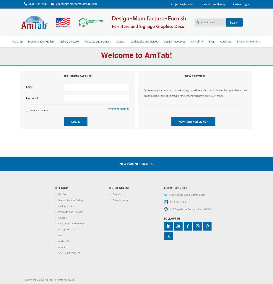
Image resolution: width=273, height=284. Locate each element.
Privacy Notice (121, 200)
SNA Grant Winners (69, 252)
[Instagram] (197, 226)
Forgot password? (118, 108)
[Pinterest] (207, 226)
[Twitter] (168, 236)
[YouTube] (178, 226)
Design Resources (68, 229)
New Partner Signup (193, 121)
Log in (75, 121)
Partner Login (241, 4)
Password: (32, 98)
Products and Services (71, 211)
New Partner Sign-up (213, 4)
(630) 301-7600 (38, 4)
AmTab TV (63, 241)
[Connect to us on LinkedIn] (168, 226)
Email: (29, 87)
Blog (60, 235)
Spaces (62, 217)
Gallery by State (67, 206)
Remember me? (39, 110)
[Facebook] (188, 226)
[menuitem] (82, 194)
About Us (63, 247)
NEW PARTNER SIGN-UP (137, 164)
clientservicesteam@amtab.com (76, 4)
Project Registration (182, 4)
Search (117, 194)
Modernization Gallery (71, 200)
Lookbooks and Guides (71, 223)
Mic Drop (63, 194)
